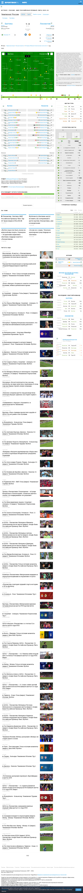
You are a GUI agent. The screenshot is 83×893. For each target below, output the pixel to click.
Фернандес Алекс (12, 132)
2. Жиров (11, 69)
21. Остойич (4, 84)
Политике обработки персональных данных (51, 888)
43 (82, 228)
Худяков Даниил (43, 155)
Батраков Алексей (43, 122)
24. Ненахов (45, 90)
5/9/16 (76, 248)
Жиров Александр (12, 125)
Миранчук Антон (43, 127)
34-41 (80, 239)
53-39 (80, 219)
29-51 (80, 242)
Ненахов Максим (43, 160)
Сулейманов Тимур (43, 135)
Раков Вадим (44, 137)
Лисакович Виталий (12, 145)
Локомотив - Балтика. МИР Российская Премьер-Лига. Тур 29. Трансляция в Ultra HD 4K (12, 218)
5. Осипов (11, 88)
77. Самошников (47, 58)
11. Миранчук (36, 70)
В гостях (80, 210)
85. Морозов (46, 73)
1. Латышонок (5, 68)
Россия (12, 10)
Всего (72, 210)
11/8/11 (77, 232)
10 (56, 235)
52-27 (80, 214)
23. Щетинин (51, 90)
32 (82, 237)
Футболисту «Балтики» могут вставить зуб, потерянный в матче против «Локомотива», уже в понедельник (41, 219)
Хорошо (78, 889)
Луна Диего (10, 117)
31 (82, 239)
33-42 (80, 246)
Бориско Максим (11, 155)
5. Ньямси (46, 65)
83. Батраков (41, 63)
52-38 (80, 221)
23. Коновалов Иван (11, 89)
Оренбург (59, 239)
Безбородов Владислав (12, 179)
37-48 (80, 248)
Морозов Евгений (43, 112)
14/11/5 (77, 221)
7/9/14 (76, 244)
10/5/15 (77, 235)
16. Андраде (11, 78)
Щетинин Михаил (43, 163)
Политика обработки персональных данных (64, 867)
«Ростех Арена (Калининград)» (16, 186)
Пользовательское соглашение (38, 867)
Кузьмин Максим (11, 170)
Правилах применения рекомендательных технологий (52, 874)
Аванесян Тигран (11, 168)
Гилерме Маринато (43, 157)
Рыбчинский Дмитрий (12, 135)
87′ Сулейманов (48, 42)
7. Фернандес (18, 59)
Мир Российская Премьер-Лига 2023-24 (32, 10)
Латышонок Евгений (12, 110)
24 (82, 248)
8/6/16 (76, 242)
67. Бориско (4, 89)
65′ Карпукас (49, 38)
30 (74, 214)
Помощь (3, 867)
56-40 (80, 226)
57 (82, 214)
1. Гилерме (40, 90)
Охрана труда (50, 867)
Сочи (58, 248)
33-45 (80, 235)
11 (56, 237)
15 (56, 246)
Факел (58, 237)
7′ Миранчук (49, 35)
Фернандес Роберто (71, 85)
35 (82, 235)
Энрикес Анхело (11, 147)
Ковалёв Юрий (11, 122)
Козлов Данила (11, 130)
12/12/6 (77, 226)
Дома (75, 210)
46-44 (80, 232)
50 (82, 223)
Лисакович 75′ (6, 34)
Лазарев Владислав (12, 165)
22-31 (80, 237)
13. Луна (10, 61)
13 (56, 242)
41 (82, 232)
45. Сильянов (46, 78)
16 (56, 248)
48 (82, 226)
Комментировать (27, 205)
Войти (80, 3)
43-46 (80, 228)
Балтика (8, 24)
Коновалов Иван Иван (12, 157)
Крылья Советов (60, 232)
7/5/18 (76, 246)
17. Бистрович (18, 73)
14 (56, 244)
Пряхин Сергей (11, 137)
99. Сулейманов (31, 70)
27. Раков (51, 88)
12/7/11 (77, 228)
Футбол (4, 10)
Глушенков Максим (43, 140)
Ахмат (58, 235)
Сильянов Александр (42, 117)
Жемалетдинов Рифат (42, 130)
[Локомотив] (52, 24)
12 (56, 239)
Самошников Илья (43, 115)
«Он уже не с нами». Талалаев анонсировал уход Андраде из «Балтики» (40, 232)
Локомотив (45, 24)
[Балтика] (2, 24)
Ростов (58, 228)
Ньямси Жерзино (43, 120)
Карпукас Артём (43, 125)
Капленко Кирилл (11, 142)
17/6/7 (76, 214)
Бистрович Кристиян (12, 140)
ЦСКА (58, 226)
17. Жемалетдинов (35, 84)
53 (82, 221)
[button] (10, 14)
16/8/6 (76, 217)
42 (82, 230)
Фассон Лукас (44, 142)
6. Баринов (41, 76)
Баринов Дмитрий (43, 132)
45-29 (80, 217)
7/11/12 (77, 237)
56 (82, 217)
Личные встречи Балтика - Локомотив (69, 273)
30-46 (80, 244)
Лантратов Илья (43, 110)
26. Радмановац (19, 89)
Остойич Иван (11, 127)
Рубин (58, 230)
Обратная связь (10, 867)
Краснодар (59, 217)
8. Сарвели (45, 88)
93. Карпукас (44, 84)
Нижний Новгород (61, 242)
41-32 (80, 223)
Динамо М (59, 219)
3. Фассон (51, 84)
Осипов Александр (12, 115)
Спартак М (59, 223)
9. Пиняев (35, 78)
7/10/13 (77, 239)
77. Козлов (18, 65)
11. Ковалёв (18, 84)
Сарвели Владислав (43, 147)
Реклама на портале (25, 867)
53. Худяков (34, 90)
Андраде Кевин (11, 112)
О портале (17, 867)
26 (82, 246)
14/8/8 (76, 223)
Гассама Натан (11, 163)
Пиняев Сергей (44, 145)
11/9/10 (77, 230)
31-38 (80, 230)
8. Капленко (4, 88)
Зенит (58, 214)
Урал (58, 244)
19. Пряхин (11, 84)
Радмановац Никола (12, 160)
